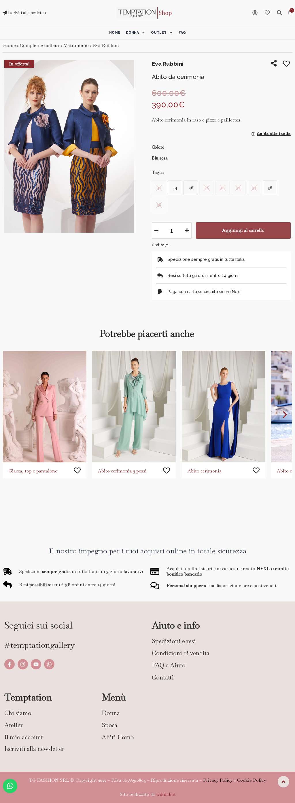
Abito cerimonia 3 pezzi (122, 471)
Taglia (158, 172)
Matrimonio (76, 45)
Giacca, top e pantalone (33, 471)
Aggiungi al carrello (243, 230)
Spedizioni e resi (174, 641)
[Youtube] (36, 664)
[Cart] (290, 12)
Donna (132, 33)
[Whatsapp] (49, 664)
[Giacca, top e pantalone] (44, 406)
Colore (158, 147)
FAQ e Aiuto (169, 665)
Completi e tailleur (39, 45)
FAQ (182, 33)
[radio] (175, 188)
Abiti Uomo (118, 737)
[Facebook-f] (9, 664)
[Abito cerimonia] (223, 406)
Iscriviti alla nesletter (26, 12)
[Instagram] (23, 664)
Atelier (13, 725)
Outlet (159, 33)
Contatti (163, 677)
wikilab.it (166, 794)
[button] (10, 414)
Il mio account (23, 737)
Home (114, 33)
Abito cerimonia (205, 471)
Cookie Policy (251, 780)
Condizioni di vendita (180, 653)
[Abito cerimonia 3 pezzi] (134, 406)
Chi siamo (17, 713)
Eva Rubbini (106, 45)
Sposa (109, 725)
